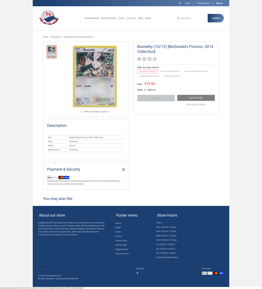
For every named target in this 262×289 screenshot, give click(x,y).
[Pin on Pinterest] (144, 59)
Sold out (156, 98)
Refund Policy (121, 245)
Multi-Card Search (108, 18)
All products (56, 37)
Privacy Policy (121, 240)
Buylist (148, 18)
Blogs (140, 18)
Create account (203, 3)
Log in (187, 3)
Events (121, 18)
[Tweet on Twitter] (149, 59)
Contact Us (131, 18)
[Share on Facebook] (139, 59)
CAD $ (42, 269)
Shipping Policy (121, 249)
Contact (118, 236)
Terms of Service (122, 254)
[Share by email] (155, 59)
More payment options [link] (196, 104)
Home (45, 37)
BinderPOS (73, 279)
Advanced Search (91, 18)
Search (215, 18)
